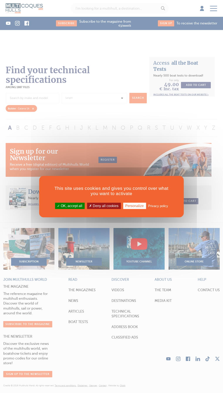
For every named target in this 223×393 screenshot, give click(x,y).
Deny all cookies (105, 206)
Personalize (134, 206)
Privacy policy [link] (158, 206)
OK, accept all (71, 206)
